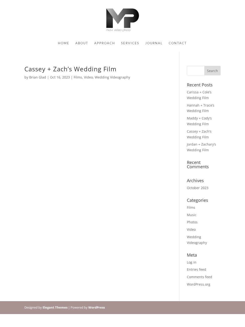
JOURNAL (154, 43)
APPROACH (104, 43)
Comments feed (199, 277)
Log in (191, 262)
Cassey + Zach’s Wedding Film (70, 69)
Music (191, 215)
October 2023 (197, 188)
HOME (63, 43)
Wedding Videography (112, 77)
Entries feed (196, 269)
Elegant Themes (55, 307)
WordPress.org (198, 284)
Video (88, 77)
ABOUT (81, 43)
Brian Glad (37, 77)
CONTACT (178, 43)
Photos (192, 222)
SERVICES (130, 43)
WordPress (96, 307)
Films (78, 77)
